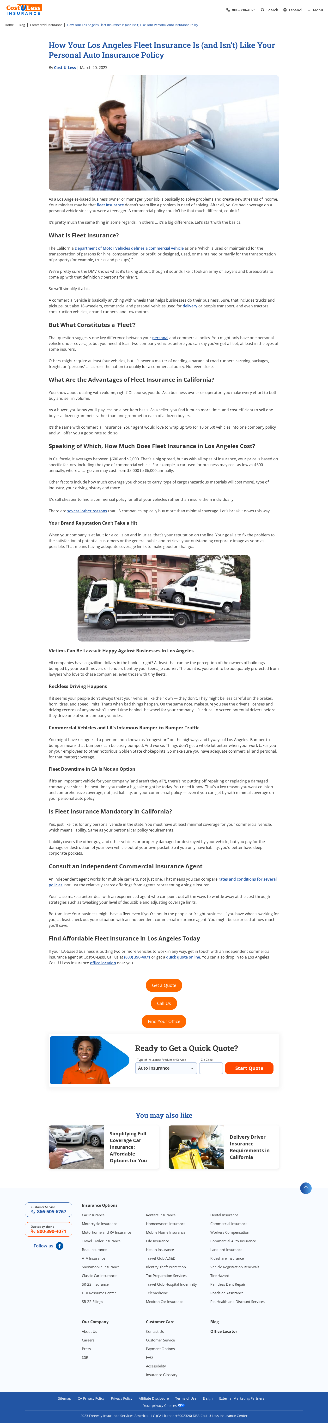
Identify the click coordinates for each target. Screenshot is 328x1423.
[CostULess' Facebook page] (59, 1246)
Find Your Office (164, 1021)
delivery (190, 306)
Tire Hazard (219, 1275)
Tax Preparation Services (166, 1275)
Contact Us (155, 1331)
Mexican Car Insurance (164, 1301)
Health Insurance (160, 1249)
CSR (85, 1357)
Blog (22, 25)
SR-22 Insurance (95, 1284)
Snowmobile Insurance (101, 1266)
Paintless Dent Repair (227, 1284)
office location (103, 963)
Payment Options (160, 1348)
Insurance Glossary (161, 1374)
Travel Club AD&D (161, 1258)
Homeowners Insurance (165, 1223)
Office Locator (223, 1331)
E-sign (208, 1398)
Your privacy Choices (160, 1405)
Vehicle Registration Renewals (234, 1266)
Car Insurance (93, 1215)
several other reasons (87, 511)
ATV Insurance (93, 1258)
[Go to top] (306, 1188)
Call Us (164, 1003)
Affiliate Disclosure (154, 1398)
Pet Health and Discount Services (237, 1301)
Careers (88, 1340)
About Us (89, 1331)
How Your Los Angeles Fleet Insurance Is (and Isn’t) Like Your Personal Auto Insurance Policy (133, 25)
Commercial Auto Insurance (233, 1241)
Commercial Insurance (46, 25)
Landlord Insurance (226, 1249)
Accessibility (156, 1366)
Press (86, 1348)
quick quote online (183, 957)
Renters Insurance (161, 1215)
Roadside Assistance (226, 1292)
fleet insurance (110, 205)
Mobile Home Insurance (165, 1232)
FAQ (149, 1357)
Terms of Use (185, 1398)
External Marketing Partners (241, 1398)
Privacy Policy (121, 1398)
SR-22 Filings (92, 1301)
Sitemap (64, 1398)
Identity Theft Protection (166, 1266)
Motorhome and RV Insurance (106, 1232)
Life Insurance (157, 1241)
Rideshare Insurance (227, 1258)
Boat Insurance (94, 1249)
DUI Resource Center (99, 1292)
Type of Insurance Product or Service (161, 1060)
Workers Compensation (229, 1232)
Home (9, 25)
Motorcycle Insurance (99, 1223)
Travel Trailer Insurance (101, 1241)
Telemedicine (157, 1292)
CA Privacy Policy (91, 1398)
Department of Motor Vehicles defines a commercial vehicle (129, 248)
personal (160, 337)
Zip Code (207, 1060)
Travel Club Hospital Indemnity (171, 1284)
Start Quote (249, 1068)
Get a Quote (164, 985)
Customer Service (160, 1340)
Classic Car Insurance (99, 1275)
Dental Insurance (224, 1215)
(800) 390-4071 (137, 957)
